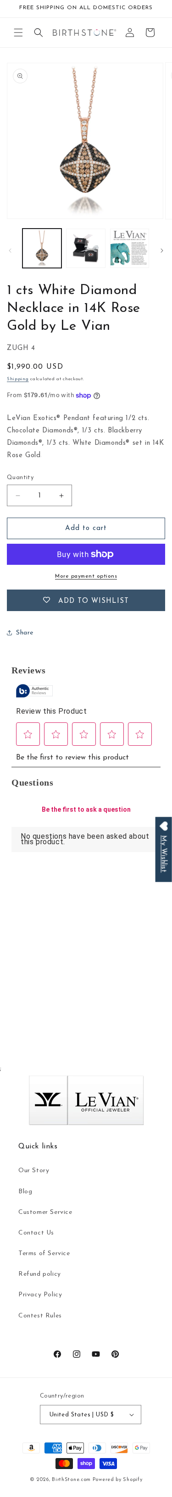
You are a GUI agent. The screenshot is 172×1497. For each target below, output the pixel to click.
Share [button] (24, 632)
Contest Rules (40, 1315)
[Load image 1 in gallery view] (41, 248)
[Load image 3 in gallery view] (129, 248)
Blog (25, 1191)
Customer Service (45, 1212)
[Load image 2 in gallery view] (85, 248)
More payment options (86, 576)
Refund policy (39, 1274)
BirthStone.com (71, 1479)
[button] (18, 32)
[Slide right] (162, 250)
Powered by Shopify (118, 1479)
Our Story (33, 1170)
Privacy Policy (40, 1294)
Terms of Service (44, 1253)
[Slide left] (10, 250)
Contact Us (36, 1232)
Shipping (18, 379)
